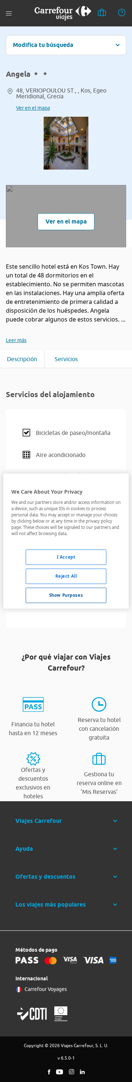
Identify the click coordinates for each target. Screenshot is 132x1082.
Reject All (66, 576)
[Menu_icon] (9, 13)
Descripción (22, 359)
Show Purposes (66, 595)
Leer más (16, 340)
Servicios (66, 359)
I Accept (66, 557)
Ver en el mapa (33, 108)
